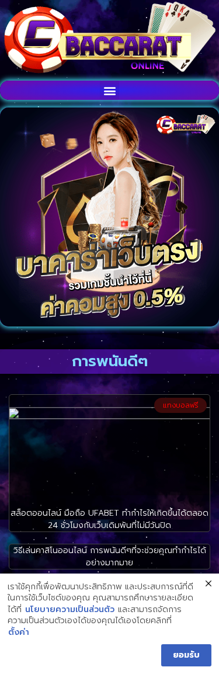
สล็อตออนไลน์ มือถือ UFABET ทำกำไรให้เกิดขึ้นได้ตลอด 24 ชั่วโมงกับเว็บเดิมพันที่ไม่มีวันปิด (109, 519)
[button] (109, 90)
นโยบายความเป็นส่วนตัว (69, 610)
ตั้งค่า (18, 632)
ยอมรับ (186, 655)
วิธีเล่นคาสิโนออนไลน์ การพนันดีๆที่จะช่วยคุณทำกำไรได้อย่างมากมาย (109, 556)
